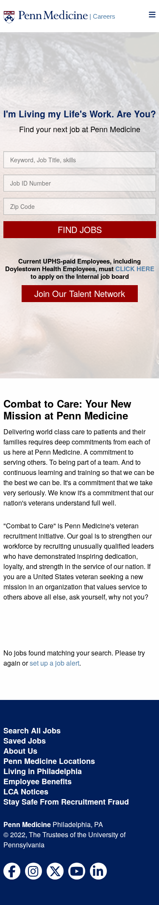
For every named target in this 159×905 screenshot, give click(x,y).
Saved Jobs (24, 740)
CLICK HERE (134, 268)
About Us (20, 750)
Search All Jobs (32, 730)
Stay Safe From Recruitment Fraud (66, 801)
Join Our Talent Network (79, 293)
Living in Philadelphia (42, 771)
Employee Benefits (37, 781)
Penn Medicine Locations (49, 760)
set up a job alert (54, 663)
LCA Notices (25, 791)
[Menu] (152, 14)
